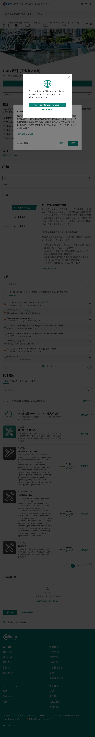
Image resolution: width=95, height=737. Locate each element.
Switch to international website (47, 105)
